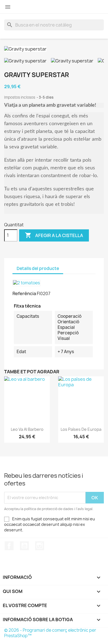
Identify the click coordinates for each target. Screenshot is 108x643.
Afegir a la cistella (54, 235)
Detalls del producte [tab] (38, 268)
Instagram (39, 545)
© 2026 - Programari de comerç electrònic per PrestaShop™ (50, 633)
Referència (24, 293)
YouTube (24, 545)
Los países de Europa (81, 429)
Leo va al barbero (27, 429)
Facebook (9, 545)
